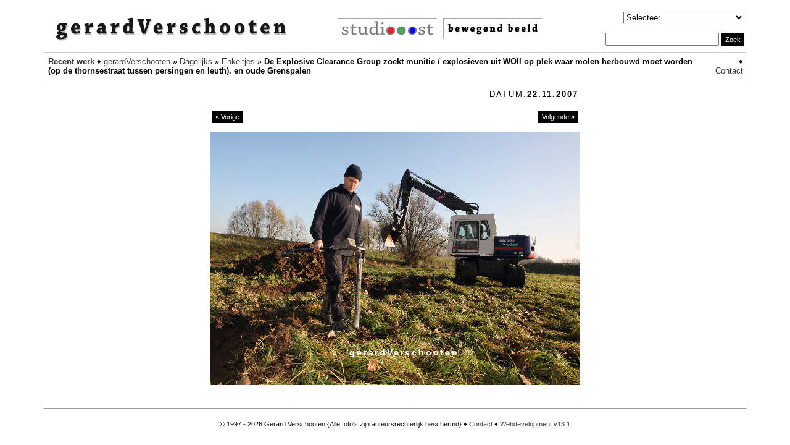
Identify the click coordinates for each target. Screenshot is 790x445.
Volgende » (558, 117)
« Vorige (227, 117)
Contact (729, 70)
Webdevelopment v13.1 (535, 424)
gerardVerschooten (137, 61)
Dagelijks (196, 61)
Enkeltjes (238, 61)
